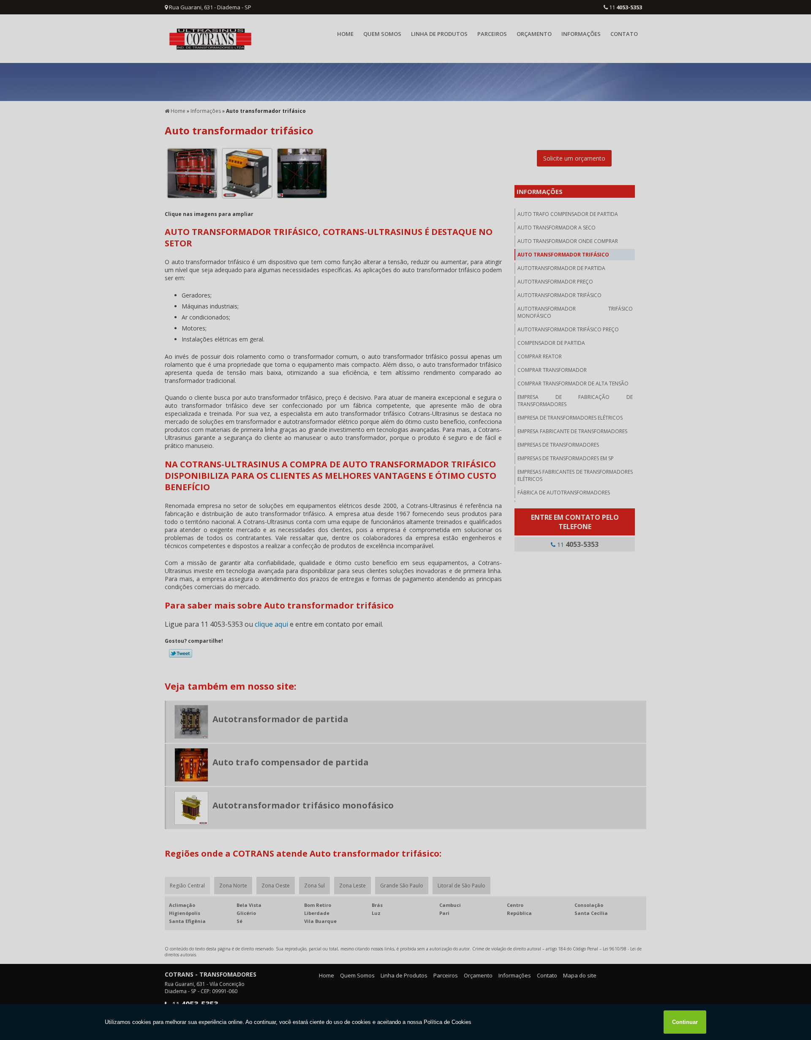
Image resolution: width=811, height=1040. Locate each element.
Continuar (685, 1022)
